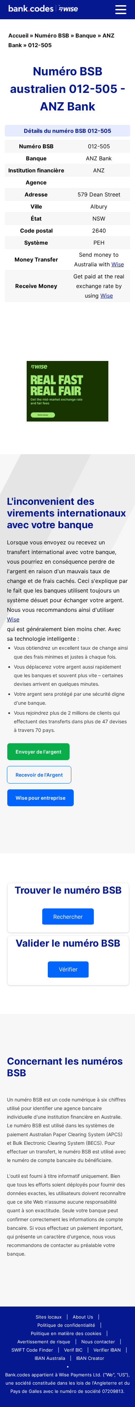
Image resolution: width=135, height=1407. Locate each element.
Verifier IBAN (107, 1350)
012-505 (40, 45)
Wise (117, 264)
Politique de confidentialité (66, 1325)
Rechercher (68, 916)
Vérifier (68, 969)
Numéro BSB (52, 35)
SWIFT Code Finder (32, 1350)
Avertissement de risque (43, 1341)
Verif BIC (73, 1350)
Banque (85, 35)
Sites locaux (49, 1317)
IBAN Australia (50, 1358)
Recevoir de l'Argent (39, 775)
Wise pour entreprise (40, 798)
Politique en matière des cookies (66, 1333)
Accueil (18, 35)
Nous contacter (98, 1341)
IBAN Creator (90, 1358)
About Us (83, 1317)
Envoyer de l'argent (38, 752)
